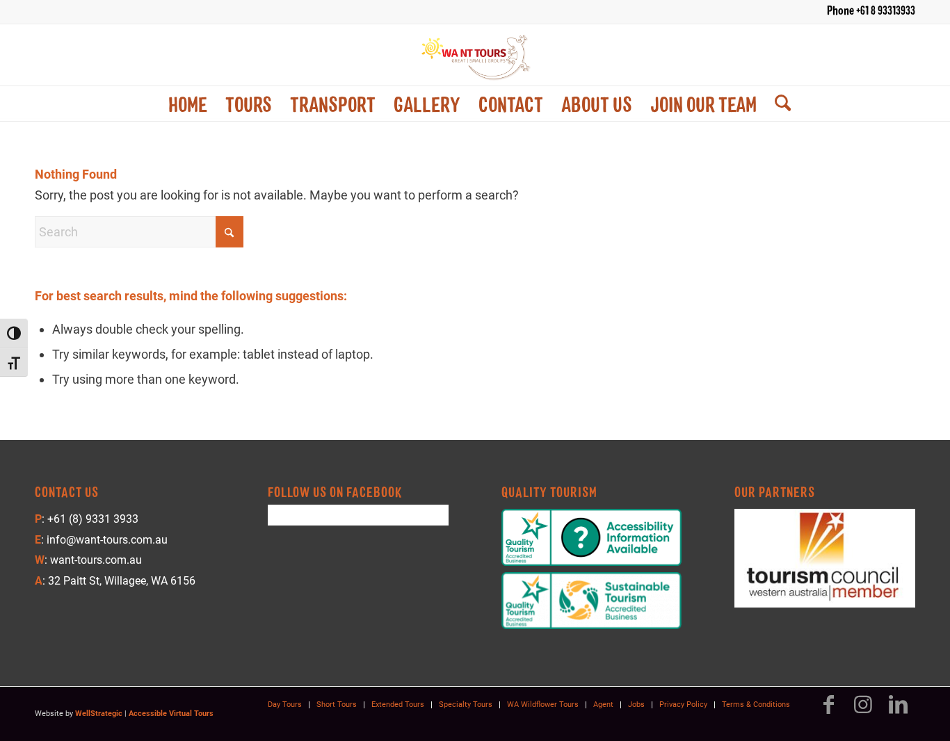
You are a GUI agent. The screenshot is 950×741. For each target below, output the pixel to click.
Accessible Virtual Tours (171, 713)
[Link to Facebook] (828, 711)
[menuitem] (187, 103)
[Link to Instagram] (863, 711)
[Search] (778, 103)
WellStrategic (98, 713)
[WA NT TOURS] (475, 55)
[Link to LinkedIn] (897, 711)
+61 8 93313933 (885, 9)
